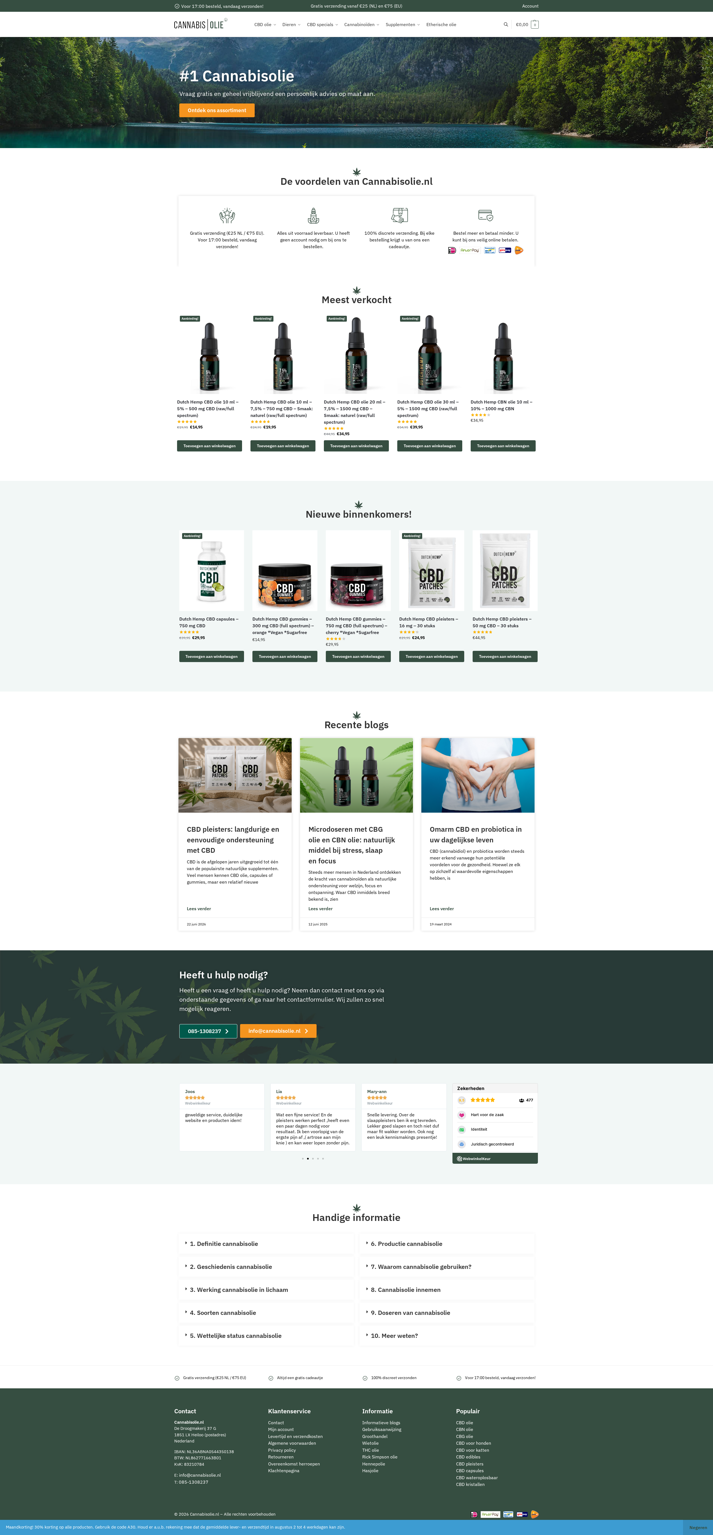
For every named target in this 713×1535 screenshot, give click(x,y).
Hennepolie (373, 1464)
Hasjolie (370, 1470)
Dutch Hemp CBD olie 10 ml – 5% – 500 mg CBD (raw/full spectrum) (207, 408)
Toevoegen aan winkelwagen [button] (210, 445)
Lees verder (199, 908)
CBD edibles (468, 1457)
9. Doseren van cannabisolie (410, 1312)
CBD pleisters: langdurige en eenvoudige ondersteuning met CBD (233, 839)
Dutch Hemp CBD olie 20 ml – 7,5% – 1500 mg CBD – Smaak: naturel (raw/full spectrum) (354, 412)
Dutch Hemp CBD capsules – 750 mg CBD (208, 622)
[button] (527, 24)
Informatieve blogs (381, 1422)
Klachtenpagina (283, 1470)
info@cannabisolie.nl (200, 1475)
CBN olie (464, 1429)
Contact (276, 1422)
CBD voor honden (473, 1443)
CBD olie (464, 1422)
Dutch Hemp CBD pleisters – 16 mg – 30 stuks (428, 622)
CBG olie (464, 1436)
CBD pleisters (470, 1464)
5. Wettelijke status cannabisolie (236, 1335)
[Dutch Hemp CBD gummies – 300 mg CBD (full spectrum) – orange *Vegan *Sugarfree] (284, 570)
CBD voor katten (472, 1450)
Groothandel (374, 1436)
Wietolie (370, 1443)
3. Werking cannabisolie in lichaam (239, 1289)
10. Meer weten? (394, 1335)
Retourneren (281, 1457)
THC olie (370, 1450)
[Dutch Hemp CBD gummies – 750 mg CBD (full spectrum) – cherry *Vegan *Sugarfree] (358, 570)
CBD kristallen (470, 1484)
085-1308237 (193, 1482)
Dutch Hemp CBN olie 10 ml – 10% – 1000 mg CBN (501, 405)
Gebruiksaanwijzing (381, 1429)
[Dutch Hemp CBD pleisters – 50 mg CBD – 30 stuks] (505, 570)
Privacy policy (282, 1450)
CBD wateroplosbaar (477, 1477)
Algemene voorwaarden (292, 1443)
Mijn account (281, 1429)
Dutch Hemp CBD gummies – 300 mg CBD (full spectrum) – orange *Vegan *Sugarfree (283, 625)
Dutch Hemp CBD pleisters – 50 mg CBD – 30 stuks (502, 622)
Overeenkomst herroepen (294, 1464)
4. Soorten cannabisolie (223, 1312)
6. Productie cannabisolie (406, 1243)
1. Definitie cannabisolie (224, 1243)
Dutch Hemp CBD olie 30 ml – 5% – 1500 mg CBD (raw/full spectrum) (428, 408)
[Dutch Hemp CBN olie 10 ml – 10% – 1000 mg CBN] (503, 353)
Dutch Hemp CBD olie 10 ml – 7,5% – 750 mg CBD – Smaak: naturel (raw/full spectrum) (281, 408)
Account (530, 6)
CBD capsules (470, 1470)
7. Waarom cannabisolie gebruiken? (421, 1266)
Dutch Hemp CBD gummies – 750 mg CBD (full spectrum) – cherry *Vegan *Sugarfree (356, 625)
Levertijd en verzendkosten (295, 1436)
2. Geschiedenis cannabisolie (231, 1266)
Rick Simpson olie (380, 1457)
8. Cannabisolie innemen (406, 1289)
